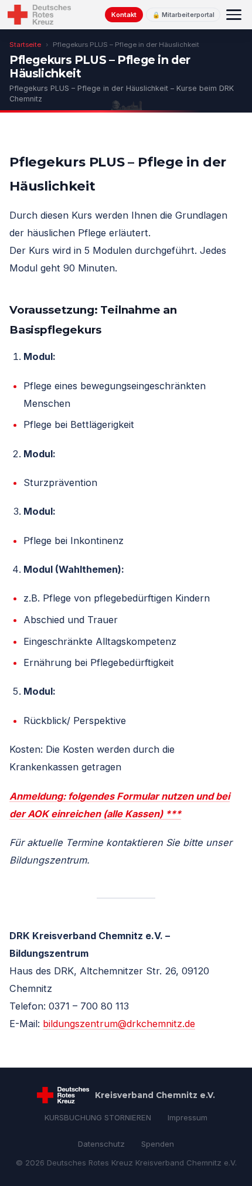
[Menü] (233, 14)
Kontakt (124, 15)
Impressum (187, 1117)
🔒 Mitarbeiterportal (183, 15)
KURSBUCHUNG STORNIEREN (98, 1117)
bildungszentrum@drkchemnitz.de (119, 1023)
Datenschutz (101, 1143)
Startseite (25, 44)
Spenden (157, 1143)
